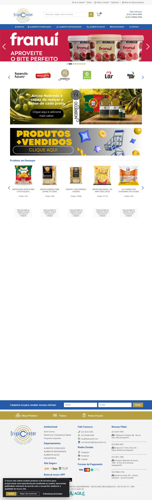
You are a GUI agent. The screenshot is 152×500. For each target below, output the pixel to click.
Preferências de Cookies (52, 494)
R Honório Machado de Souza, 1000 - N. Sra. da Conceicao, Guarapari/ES (125, 462)
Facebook (85, 456)
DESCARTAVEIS (50, 458)
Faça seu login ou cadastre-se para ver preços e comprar (23, 213)
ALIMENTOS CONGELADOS (54, 448)
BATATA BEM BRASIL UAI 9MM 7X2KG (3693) (102, 190)
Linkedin (84, 459)
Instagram (85, 452)
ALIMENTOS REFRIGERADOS (55, 451)
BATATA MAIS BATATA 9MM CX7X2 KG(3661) (23, 190)
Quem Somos (49, 432)
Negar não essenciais (28, 494)
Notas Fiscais (95, 415)
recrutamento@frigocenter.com (93, 442)
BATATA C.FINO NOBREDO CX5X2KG (76, 190)
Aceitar (11, 494)
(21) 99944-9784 (135, 17)
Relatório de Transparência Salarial (57, 435)
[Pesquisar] (91, 14)
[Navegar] (4, 47)
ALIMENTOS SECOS (51, 455)
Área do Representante (134, 2)
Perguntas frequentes (52, 438)
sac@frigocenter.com (89, 439)
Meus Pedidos (29, 415)
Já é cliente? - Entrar (82, 2)
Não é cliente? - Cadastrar (108, 2)
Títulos (62, 415)
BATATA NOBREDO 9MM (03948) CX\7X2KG (49, 190)
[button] (67, 64)
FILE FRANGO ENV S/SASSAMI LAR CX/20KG (129, 190)
